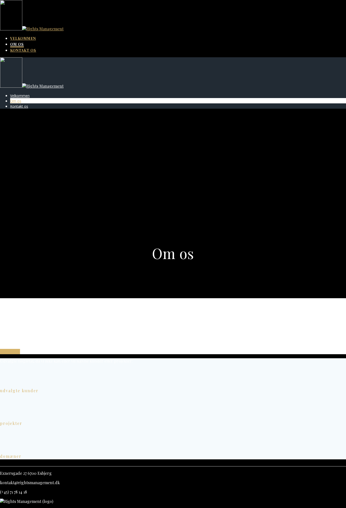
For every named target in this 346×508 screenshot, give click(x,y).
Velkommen (23, 38)
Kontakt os (23, 50)
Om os (17, 44)
